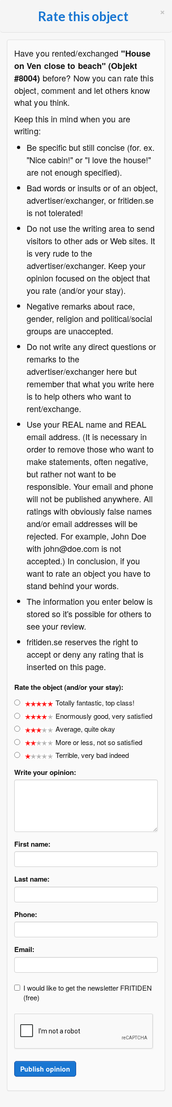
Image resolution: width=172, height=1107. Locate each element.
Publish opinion (45, 1068)
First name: (32, 844)
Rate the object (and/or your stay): (68, 687)
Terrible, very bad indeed (92, 755)
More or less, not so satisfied (98, 742)
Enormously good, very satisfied (103, 716)
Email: (24, 949)
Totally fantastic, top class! (94, 702)
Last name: (32, 879)
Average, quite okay (85, 729)
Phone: (25, 914)
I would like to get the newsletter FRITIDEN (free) (87, 992)
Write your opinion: (45, 772)
